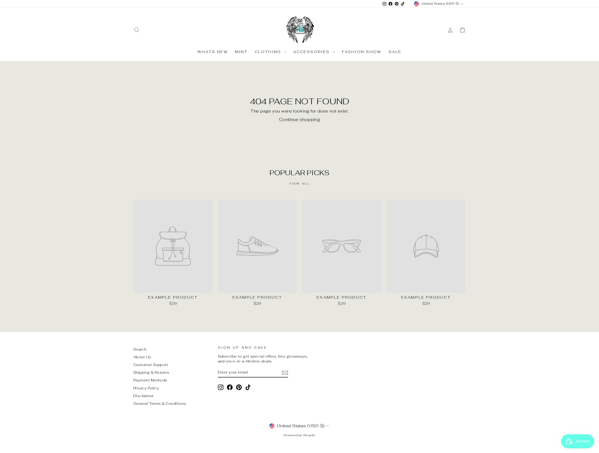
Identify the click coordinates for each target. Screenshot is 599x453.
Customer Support (150, 364)
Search (140, 349)
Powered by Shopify (299, 435)
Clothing (269, 51)
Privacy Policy (146, 388)
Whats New (212, 51)
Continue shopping (299, 119)
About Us (142, 357)
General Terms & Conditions (159, 403)
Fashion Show (362, 51)
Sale (395, 51)
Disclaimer (143, 396)
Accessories (312, 51)
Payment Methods (150, 380)
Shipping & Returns (151, 372)
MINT (241, 51)
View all (299, 183)
